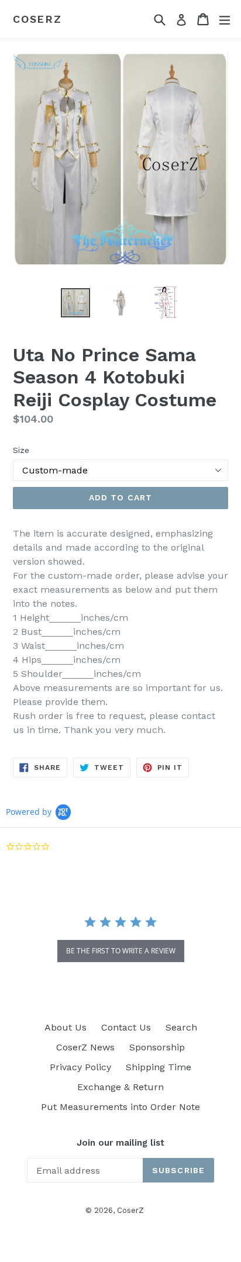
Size (21, 450)
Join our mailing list (120, 1142)
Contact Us (126, 1027)
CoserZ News (85, 1047)
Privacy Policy (80, 1067)
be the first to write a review (120, 951)
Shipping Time (158, 1067)
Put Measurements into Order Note (120, 1106)
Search (181, 1027)
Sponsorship (157, 1047)
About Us (65, 1027)
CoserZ (37, 19)
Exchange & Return (120, 1086)
